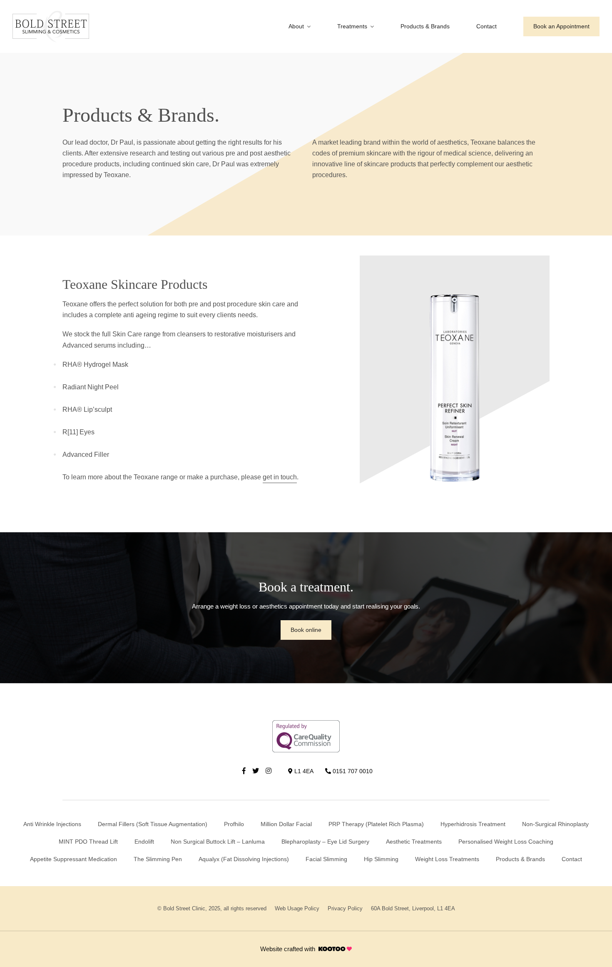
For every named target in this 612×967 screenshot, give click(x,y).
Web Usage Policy (297, 908)
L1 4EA (303, 771)
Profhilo (234, 824)
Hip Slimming (381, 859)
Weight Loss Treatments (447, 859)
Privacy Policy (345, 908)
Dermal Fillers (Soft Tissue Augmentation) (152, 824)
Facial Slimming (326, 859)
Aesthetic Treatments (414, 841)
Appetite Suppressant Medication (73, 859)
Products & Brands (425, 26)
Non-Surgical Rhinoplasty (555, 824)
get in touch (280, 477)
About (296, 26)
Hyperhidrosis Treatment (472, 824)
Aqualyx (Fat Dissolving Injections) (244, 859)
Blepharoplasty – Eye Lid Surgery (325, 841)
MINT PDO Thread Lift (88, 841)
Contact (486, 26)
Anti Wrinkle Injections (52, 824)
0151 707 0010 (352, 771)
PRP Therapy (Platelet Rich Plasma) (376, 824)
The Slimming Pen (158, 859)
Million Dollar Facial (286, 824)
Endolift (144, 841)
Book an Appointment (561, 26)
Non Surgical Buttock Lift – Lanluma (218, 841)
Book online (306, 629)
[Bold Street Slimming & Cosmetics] (50, 26)
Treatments (352, 26)
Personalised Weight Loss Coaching (505, 841)
